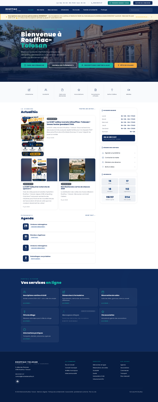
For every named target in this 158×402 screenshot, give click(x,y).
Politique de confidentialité (56, 392)
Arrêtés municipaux (71, 370)
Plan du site (92, 392)
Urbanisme (65, 10)
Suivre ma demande (142, 3)
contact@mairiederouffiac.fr (24, 376)
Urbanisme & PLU (98, 379)
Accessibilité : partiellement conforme (76, 392)
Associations (125, 368)
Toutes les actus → (87, 109)
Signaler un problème (120, 153)
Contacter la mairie (120, 157)
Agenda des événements (63, 65)
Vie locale (76, 10)
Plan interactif (125, 376)
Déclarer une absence (120, 162)
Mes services (52, 10)
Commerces (125, 370)
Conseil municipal (71, 368)
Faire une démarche (35, 65)
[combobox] (140, 10)
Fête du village (127, 65)
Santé (95, 373)
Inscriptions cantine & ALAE (97, 65)
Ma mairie (40, 10)
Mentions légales (42, 392)
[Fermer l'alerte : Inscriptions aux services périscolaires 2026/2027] (151, 17)
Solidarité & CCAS (98, 376)
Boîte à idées (120, 167)
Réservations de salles (100, 368)
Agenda (123, 365)
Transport (124, 373)
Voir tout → (90, 215)
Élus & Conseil (69, 365)
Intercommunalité (71, 373)
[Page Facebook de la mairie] (17, 381)
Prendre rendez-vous (120, 3)
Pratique (104, 10)
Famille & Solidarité (90, 10)
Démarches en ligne (99, 365)
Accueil (30, 10)
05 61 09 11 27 (19, 374)
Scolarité (96, 370)
